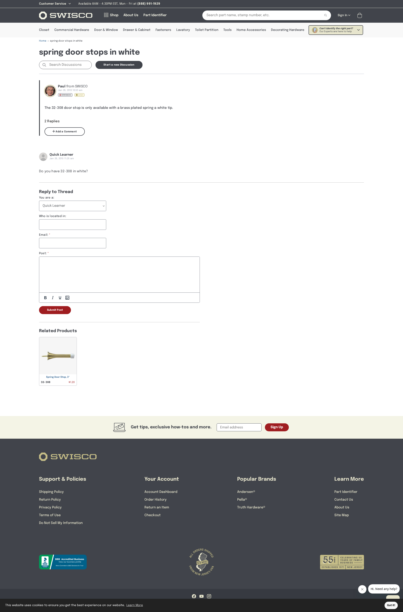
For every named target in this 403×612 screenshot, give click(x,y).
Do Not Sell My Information (61, 523)
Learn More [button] (134, 605)
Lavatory (183, 30)
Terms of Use (50, 515)
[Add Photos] (67, 298)
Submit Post (55, 310)
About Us (341, 507)
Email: (43, 234)
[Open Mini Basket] (360, 15)
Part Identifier (345, 492)
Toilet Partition (206, 30)
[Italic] (52, 298)
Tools (227, 30)
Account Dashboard (160, 492)
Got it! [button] (391, 605)
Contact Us (343, 499)
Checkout (152, 515)
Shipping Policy (51, 492)
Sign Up (277, 427)
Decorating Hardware (287, 30)
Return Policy (50, 499)
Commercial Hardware (71, 30)
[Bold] (45, 298)
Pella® (242, 499)
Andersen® (246, 492)
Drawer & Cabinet (136, 30)
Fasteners (163, 30)
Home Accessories (251, 30)
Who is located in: (52, 216)
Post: (43, 253)
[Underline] (60, 298)
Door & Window (106, 30)
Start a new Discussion (118, 65)
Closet (44, 30)
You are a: (46, 197)
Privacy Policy (50, 507)
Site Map (341, 515)
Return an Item (156, 507)
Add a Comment (66, 131)
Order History (155, 499)
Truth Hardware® (251, 507)
